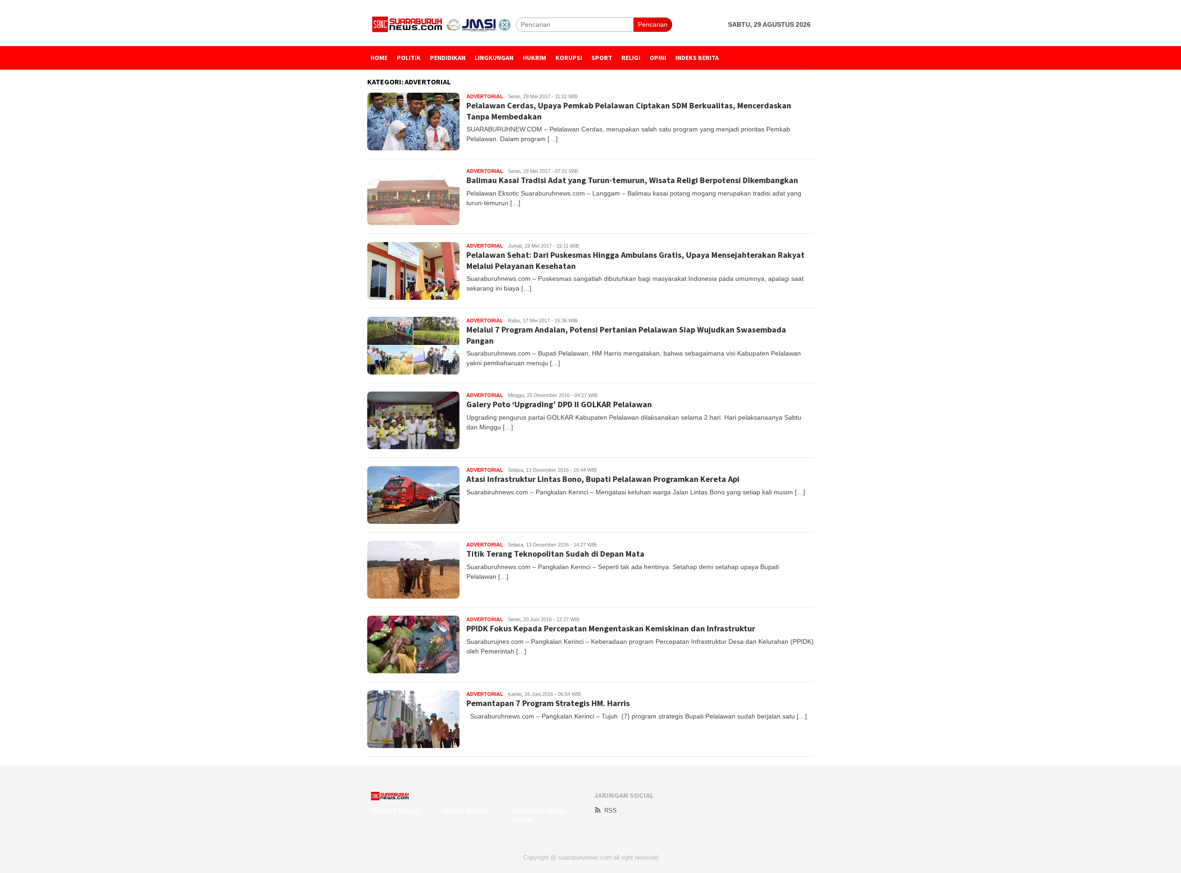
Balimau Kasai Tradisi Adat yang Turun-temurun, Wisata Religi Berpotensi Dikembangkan (632, 180)
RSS (610, 810)
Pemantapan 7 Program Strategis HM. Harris (548, 703)
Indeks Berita (464, 811)
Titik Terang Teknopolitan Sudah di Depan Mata (555, 553)
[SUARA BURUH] (443, 24)
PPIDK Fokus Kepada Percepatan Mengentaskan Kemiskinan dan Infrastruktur (610, 628)
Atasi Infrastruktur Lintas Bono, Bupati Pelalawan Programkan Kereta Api (603, 479)
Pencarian (653, 24)
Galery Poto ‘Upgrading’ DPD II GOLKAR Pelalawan (559, 404)
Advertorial (484, 96)
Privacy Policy (395, 811)
